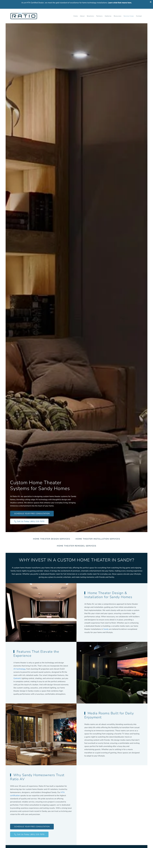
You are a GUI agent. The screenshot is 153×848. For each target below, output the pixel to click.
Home (75, 16)
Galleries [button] (108, 16)
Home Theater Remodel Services (76, 546)
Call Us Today (30, 521)
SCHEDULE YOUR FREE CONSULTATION (32, 513)
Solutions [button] (90, 16)
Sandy (106, 629)
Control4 (17, 678)
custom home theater (22, 567)
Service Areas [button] (129, 16)
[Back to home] (24, 16)
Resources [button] (118, 16)
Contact (139, 16)
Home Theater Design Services (51, 539)
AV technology (19, 669)
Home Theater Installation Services (98, 539)
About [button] (82, 16)
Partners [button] (99, 16)
